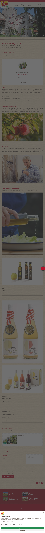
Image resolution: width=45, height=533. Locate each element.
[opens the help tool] (43, 268)
